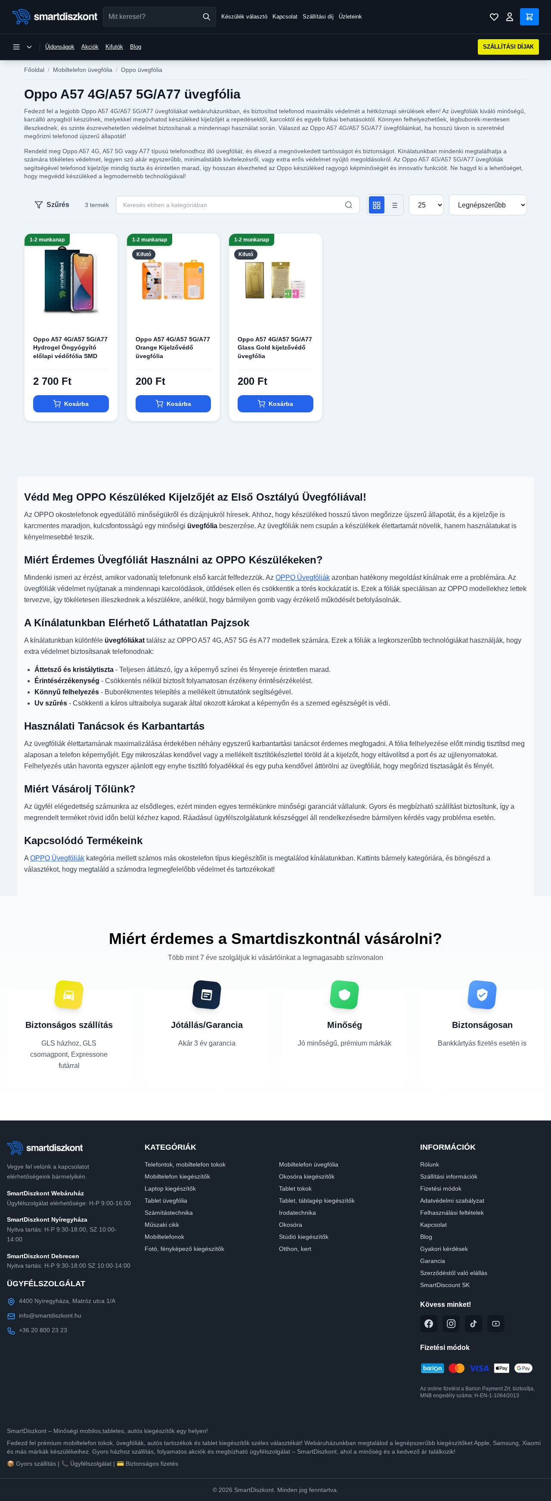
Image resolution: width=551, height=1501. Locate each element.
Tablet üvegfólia (166, 1200)
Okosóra (290, 1224)
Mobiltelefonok (164, 1236)
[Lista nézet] (394, 205)
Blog (135, 46)
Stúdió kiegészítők (303, 1236)
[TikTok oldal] (473, 1323)
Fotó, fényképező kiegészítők (184, 1248)
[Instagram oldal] (451, 1323)
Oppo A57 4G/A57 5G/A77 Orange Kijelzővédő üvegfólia (173, 347)
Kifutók (114, 46)
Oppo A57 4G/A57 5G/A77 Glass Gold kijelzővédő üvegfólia (275, 347)
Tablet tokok (295, 1188)
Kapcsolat (284, 16)
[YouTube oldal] (496, 1323)
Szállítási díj (318, 16)
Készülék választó (244, 16)
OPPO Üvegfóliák (303, 577)
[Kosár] (529, 17)
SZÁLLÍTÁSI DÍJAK (508, 46)
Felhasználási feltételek (452, 1212)
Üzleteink (350, 16)
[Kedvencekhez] (103, 313)
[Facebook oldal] (428, 1323)
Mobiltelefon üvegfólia (82, 69)
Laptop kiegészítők (170, 1188)
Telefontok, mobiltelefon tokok (185, 1164)
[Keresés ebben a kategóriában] (348, 205)
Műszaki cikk (162, 1224)
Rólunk (429, 1164)
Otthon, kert (295, 1248)
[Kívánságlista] (494, 17)
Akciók (90, 46)
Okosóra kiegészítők (306, 1176)
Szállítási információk (448, 1176)
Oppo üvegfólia (141, 69)
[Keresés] (206, 16)
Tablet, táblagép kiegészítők (317, 1200)
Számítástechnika (169, 1212)
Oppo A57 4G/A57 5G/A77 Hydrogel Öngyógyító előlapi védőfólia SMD (70, 347)
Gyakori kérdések (444, 1248)
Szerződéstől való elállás (453, 1272)
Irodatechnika (297, 1212)
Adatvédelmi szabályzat (452, 1200)
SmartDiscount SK (445, 1284)
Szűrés (57, 204)
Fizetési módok (440, 1188)
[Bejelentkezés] (510, 17)
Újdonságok (59, 46)
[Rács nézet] (376, 205)
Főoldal (34, 69)
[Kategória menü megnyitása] (22, 47)
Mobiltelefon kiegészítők (177, 1176)
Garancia (432, 1260)
